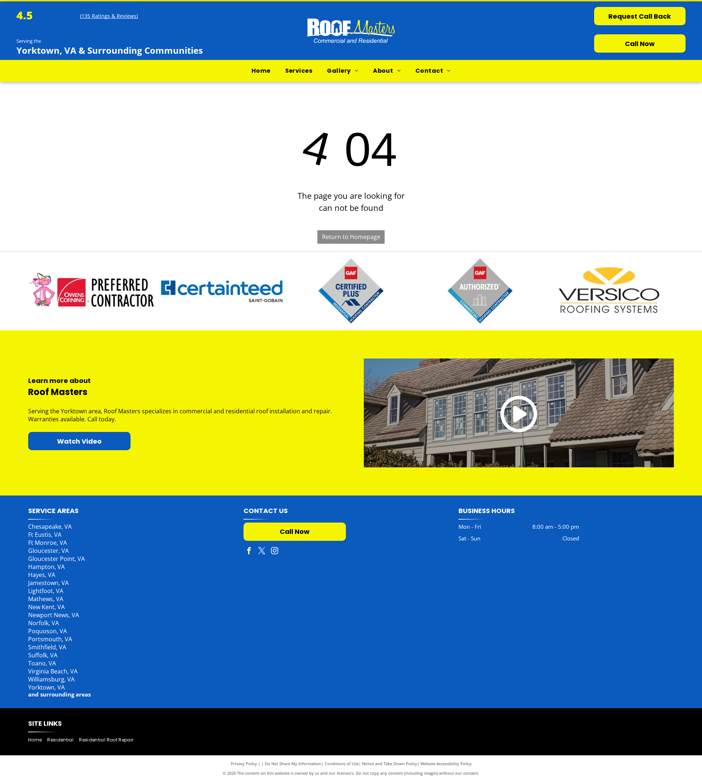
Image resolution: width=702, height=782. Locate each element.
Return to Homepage (351, 237)
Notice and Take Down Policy (389, 763)
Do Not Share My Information (293, 763)
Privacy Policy (244, 763)
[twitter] (261, 551)
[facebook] (249, 551)
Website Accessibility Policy (446, 763)
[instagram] (274, 551)
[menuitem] (261, 71)
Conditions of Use (342, 763)
